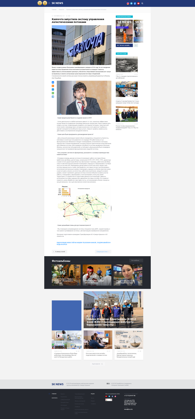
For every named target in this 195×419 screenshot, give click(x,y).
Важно (63, 394)
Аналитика (64, 396)
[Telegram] (53, 97)
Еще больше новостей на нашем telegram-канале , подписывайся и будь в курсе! (83, 243)
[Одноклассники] (53, 86)
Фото (92, 398)
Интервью (64, 405)
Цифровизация (65, 399)
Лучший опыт (65, 402)
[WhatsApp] (53, 93)
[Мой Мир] (53, 89)
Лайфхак (77, 406)
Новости (61, 9)
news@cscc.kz (128, 409)
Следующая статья (102, 251)
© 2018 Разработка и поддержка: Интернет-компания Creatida (122, 384)
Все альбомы (135, 260)
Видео (93, 401)
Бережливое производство (79, 397)
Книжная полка (79, 404)
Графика (93, 403)
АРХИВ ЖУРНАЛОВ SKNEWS (124, 16)
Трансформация (80, 394)
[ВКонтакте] (53, 82)
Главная (54, 9)
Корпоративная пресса (81, 409)
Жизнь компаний (80, 401)
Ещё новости (96, 364)
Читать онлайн (124, 45)
